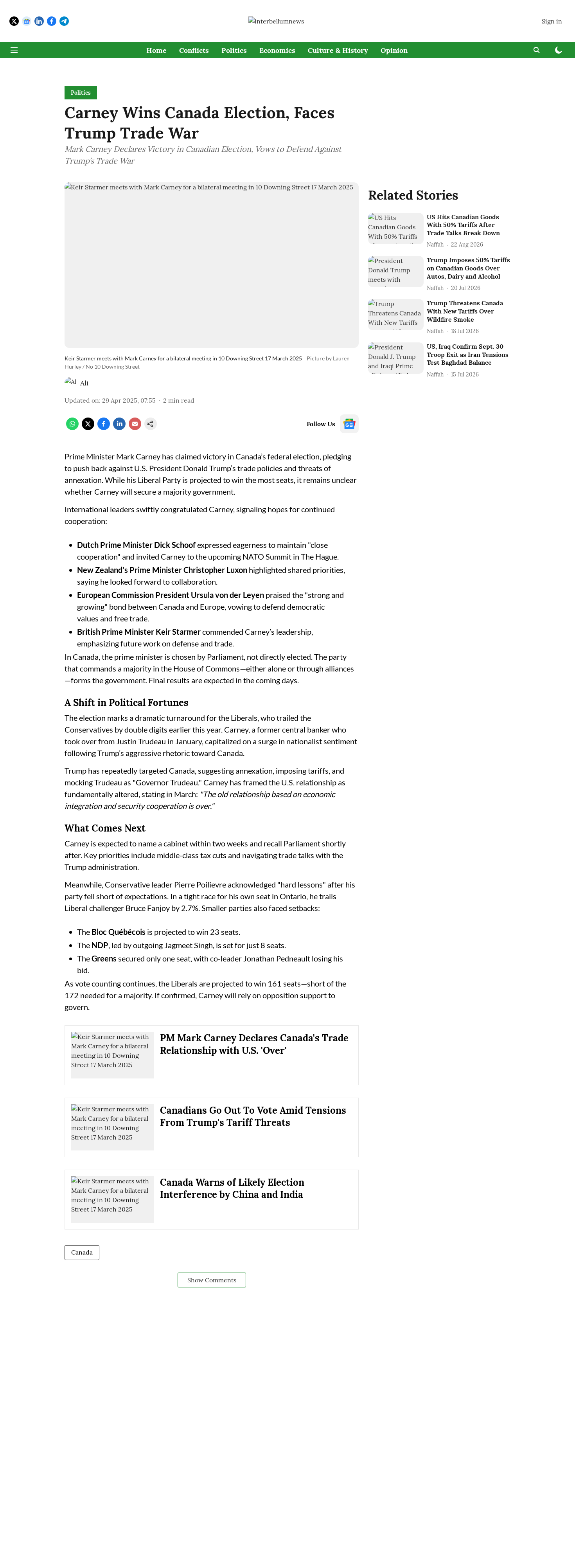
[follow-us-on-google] (349, 423)
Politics (234, 50)
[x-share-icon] (88, 428)
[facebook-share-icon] (103, 428)
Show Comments (211, 1280)
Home (156, 50)
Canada (82, 1252)
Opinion (394, 50)
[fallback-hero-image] (396, 228)
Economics (277, 50)
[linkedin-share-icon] (119, 428)
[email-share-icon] (135, 428)
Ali (84, 382)
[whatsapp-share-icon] (72, 428)
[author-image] (71, 383)
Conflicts (194, 50)
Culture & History (338, 50)
